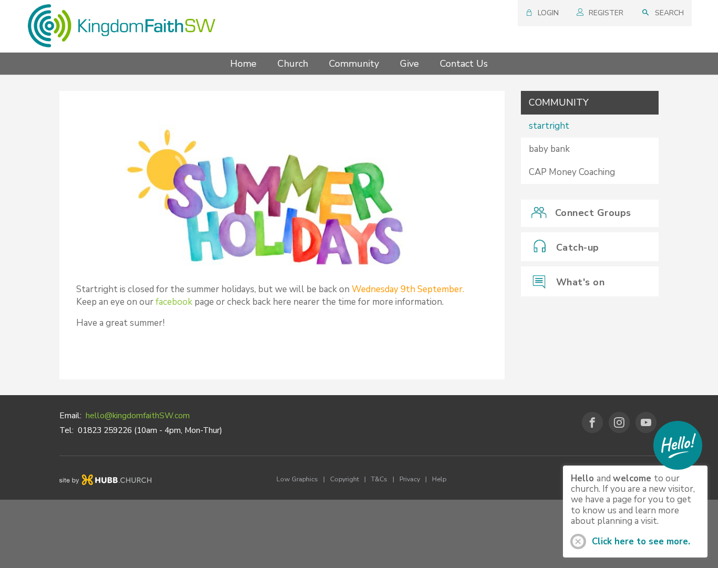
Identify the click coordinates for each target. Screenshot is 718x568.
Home (243, 63)
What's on (580, 282)
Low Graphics (297, 478)
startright (549, 126)
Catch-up (577, 247)
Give (409, 63)
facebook (174, 302)
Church (293, 63)
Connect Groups (593, 212)
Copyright (344, 478)
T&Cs (379, 478)
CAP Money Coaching (572, 172)
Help (439, 478)
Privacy (409, 478)
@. (138, 415)
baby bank (549, 149)
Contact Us (464, 63)
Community (354, 63)
